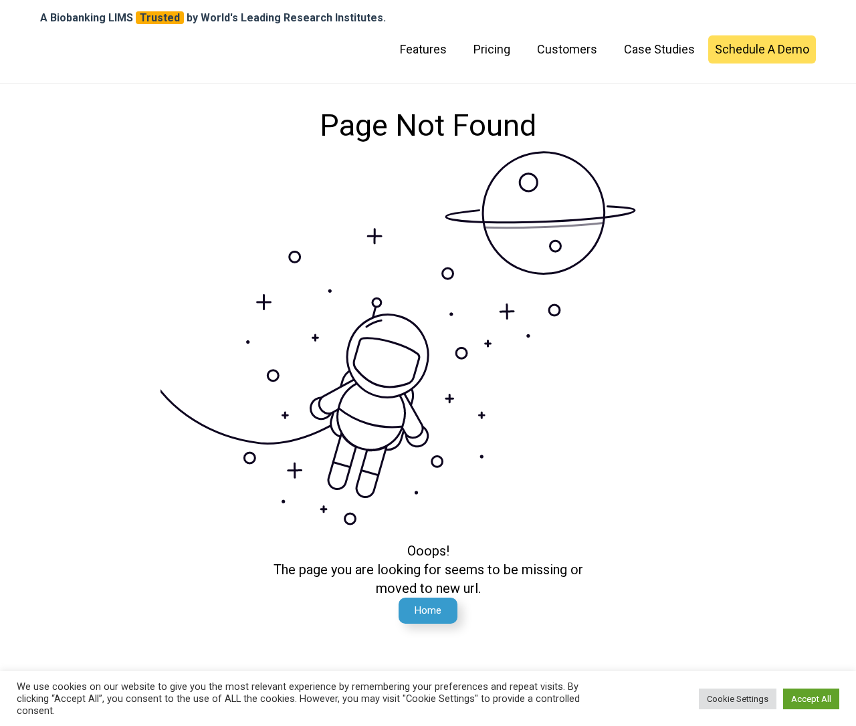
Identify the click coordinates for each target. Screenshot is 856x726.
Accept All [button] (811, 699)
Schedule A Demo (762, 49)
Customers (567, 49)
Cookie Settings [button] (737, 699)
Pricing (491, 49)
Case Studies (659, 49)
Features (423, 49)
